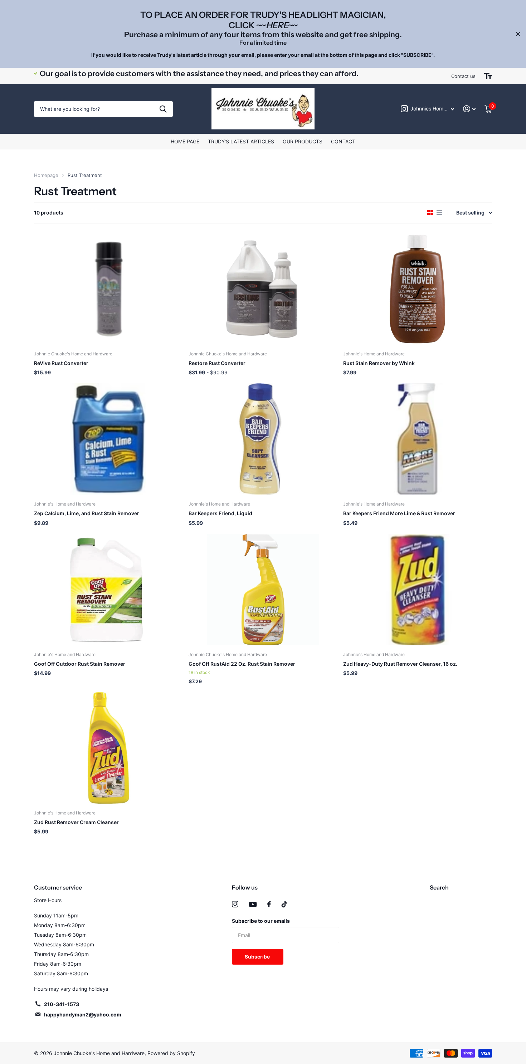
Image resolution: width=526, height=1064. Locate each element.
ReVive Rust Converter (61, 363)
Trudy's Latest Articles (241, 141)
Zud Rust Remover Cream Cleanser (76, 822)
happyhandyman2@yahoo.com (82, 1014)
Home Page (185, 141)
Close (518, 34)
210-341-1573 (61, 1004)
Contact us (463, 76)
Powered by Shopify (171, 1053)
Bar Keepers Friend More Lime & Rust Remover (399, 513)
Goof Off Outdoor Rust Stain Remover (79, 664)
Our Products (302, 141)
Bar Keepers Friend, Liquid (220, 513)
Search (439, 887)
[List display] (439, 212)
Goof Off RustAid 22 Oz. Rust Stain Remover (242, 664)
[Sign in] (469, 109)
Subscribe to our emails (261, 921)
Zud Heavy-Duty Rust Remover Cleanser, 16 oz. (400, 664)
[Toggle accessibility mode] (488, 76)
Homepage (46, 175)
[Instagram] (235, 904)
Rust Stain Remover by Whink (379, 363)
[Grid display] (430, 212)
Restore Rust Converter (217, 363)
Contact (343, 141)
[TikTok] (284, 904)
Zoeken (163, 109)
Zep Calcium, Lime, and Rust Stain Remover (86, 513)
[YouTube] (253, 904)
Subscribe (258, 957)
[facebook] (269, 904)
